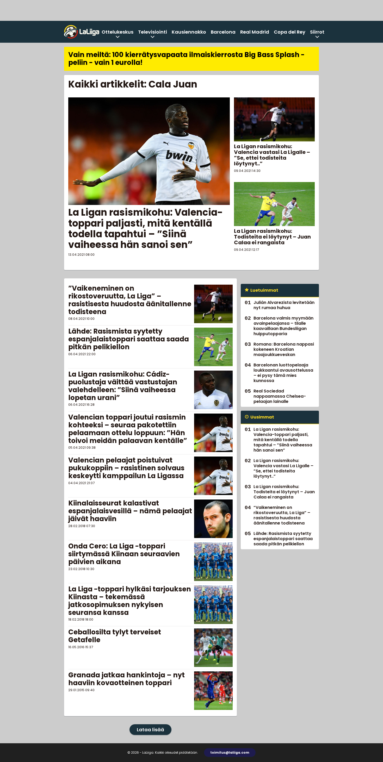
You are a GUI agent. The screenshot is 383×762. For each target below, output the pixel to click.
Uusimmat (262, 417)
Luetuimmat (264, 290)
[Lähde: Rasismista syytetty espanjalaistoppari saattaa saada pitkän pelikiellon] (213, 347)
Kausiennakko (189, 32)
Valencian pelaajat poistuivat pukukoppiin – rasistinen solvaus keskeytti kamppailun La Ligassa (126, 467)
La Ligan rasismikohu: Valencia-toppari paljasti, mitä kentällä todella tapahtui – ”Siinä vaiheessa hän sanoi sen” (145, 228)
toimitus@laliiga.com (229, 752)
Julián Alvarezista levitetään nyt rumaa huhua (284, 305)
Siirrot (317, 32)
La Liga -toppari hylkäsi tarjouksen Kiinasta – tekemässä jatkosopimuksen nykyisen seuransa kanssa (129, 600)
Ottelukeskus (117, 32)
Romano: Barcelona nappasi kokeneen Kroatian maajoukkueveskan (284, 349)
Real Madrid (254, 32)
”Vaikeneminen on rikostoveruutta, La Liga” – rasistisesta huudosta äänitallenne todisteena (129, 300)
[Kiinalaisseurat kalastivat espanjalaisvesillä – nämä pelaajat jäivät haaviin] (213, 518)
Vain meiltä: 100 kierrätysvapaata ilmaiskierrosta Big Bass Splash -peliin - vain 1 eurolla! (186, 58)
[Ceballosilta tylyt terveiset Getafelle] (213, 647)
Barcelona (223, 32)
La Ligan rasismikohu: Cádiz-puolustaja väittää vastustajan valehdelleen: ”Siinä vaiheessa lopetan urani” (122, 386)
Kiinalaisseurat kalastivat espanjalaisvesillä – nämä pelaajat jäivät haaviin (130, 510)
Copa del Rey (289, 32)
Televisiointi (152, 32)
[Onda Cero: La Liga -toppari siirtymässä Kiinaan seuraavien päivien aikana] (213, 561)
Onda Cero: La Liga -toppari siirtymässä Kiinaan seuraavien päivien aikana (124, 553)
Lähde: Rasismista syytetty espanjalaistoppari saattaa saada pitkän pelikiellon (128, 339)
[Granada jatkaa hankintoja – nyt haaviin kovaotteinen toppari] (213, 690)
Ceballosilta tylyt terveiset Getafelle (114, 636)
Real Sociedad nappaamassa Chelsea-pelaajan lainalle (280, 396)
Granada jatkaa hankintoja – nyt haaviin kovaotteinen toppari (126, 679)
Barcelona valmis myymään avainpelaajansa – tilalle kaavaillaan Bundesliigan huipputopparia (283, 326)
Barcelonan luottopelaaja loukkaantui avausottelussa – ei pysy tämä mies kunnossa (283, 373)
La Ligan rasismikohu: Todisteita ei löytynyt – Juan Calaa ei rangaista (272, 236)
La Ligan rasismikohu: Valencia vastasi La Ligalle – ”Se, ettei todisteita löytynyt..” (272, 155)
